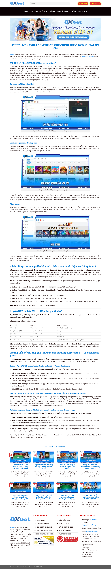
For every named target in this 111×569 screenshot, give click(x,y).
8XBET (27, 11)
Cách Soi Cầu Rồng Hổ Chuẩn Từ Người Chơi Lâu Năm (67, 466)
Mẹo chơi (82, 11)
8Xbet (12, 54)
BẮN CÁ (59, 11)
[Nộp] (68, 3)
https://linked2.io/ (88, 56)
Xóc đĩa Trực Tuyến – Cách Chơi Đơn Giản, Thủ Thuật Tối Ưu (90, 497)
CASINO (34, 11)
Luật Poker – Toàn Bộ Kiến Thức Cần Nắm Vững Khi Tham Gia (44, 497)
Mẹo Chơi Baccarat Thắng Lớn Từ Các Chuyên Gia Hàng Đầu (20, 497)
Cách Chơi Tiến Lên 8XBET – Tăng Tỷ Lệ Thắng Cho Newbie (20, 466)
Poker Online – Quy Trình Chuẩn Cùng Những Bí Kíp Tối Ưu (67, 497)
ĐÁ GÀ (52, 11)
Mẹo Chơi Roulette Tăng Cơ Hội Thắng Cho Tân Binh (44, 466)
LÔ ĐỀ (66, 11)
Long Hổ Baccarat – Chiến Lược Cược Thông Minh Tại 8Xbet (90, 466)
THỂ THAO (43, 11)
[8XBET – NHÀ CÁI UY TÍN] (18, 3)
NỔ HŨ (74, 11)
